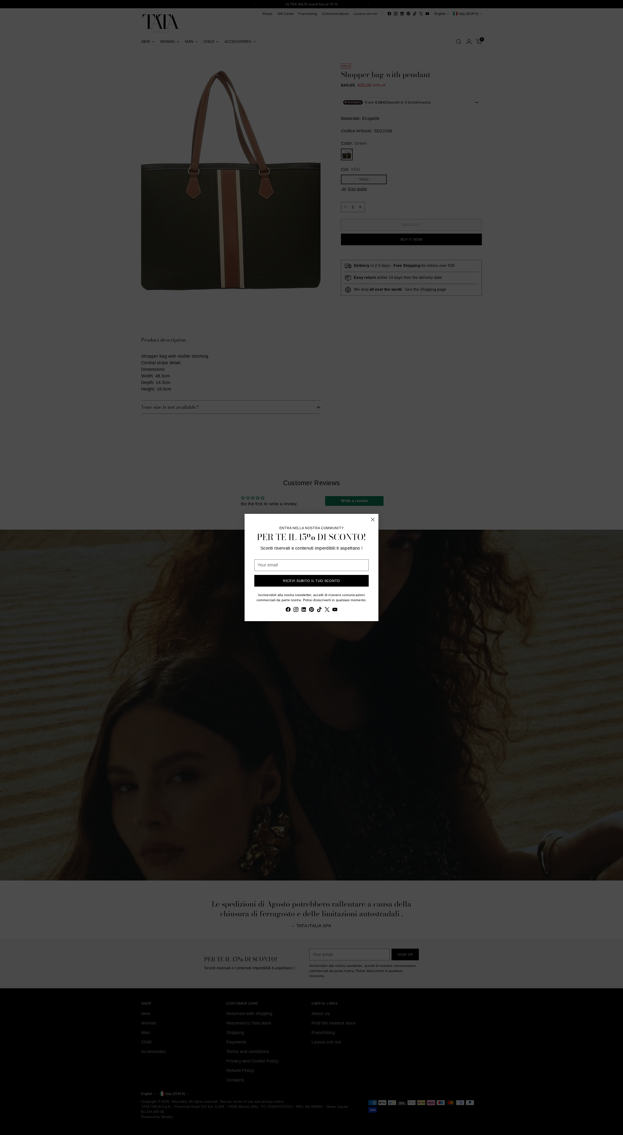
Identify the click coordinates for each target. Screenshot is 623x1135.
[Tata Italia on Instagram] (296, 610)
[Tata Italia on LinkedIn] (304, 610)
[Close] (372, 519)
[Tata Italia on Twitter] (327, 610)
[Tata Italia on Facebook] (288, 610)
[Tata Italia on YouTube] (335, 610)
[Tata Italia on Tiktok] (319, 610)
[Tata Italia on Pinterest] (311, 610)
